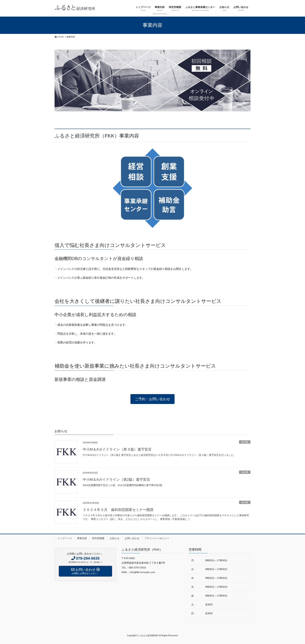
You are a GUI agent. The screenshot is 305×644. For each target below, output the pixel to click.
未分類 (244, 442)
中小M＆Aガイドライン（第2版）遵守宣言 (116, 479)
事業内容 (82, 538)
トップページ (64, 538)
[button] (152, 399)
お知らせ (114, 538)
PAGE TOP (295, 622)
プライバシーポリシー (157, 538)
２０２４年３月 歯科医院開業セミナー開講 (118, 510)
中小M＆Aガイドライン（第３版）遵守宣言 (117, 449)
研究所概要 (98, 538)
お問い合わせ (132, 538)
